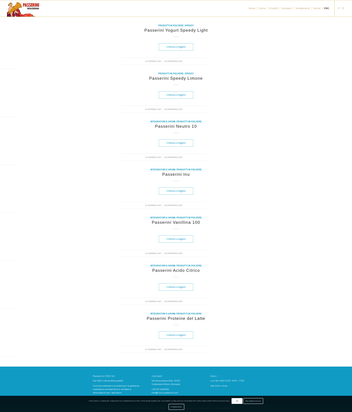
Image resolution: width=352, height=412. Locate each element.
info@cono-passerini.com (165, 392)
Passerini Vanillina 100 (176, 222)
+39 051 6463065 (160, 389)
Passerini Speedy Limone (176, 78)
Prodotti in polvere (171, 25)
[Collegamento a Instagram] (343, 8)
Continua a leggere (176, 46)
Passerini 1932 (174, 61)
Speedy (189, 25)
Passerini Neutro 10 (176, 126)
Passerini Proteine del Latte (176, 318)
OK (237, 401)
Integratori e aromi (162, 121)
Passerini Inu (176, 174)
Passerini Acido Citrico (176, 270)
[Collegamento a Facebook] (339, 8)
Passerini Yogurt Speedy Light (176, 30)
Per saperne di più (253, 401)
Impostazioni (176, 407)
